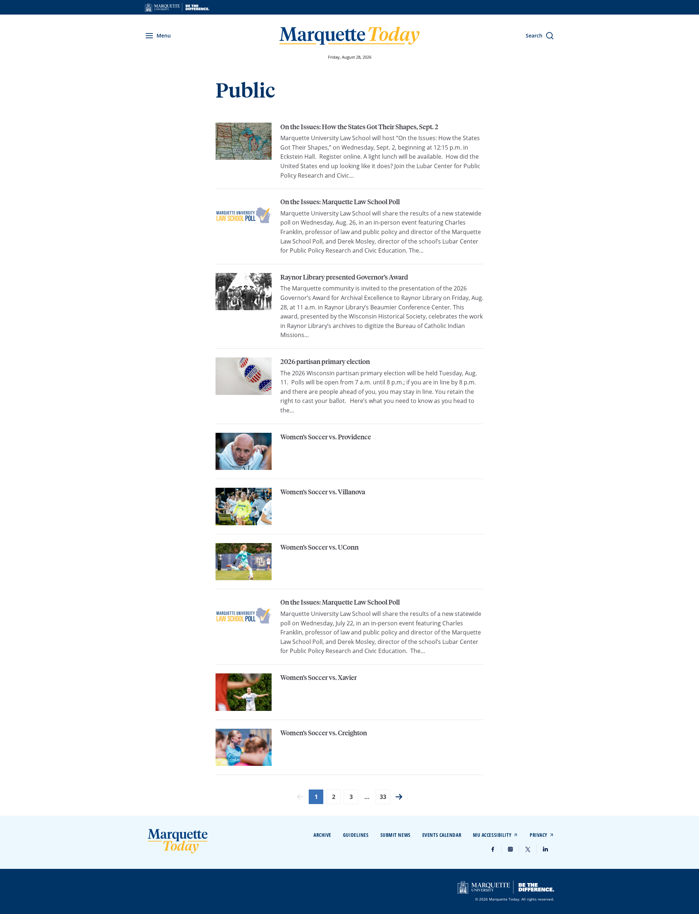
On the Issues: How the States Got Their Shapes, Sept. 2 (359, 127)
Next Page (399, 797)
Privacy (539, 834)
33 (383, 797)
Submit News (395, 834)
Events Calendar (441, 834)
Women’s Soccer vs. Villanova (322, 492)
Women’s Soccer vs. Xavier (318, 677)
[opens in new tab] (177, 7)
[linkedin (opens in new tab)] (545, 849)
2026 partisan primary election (325, 361)
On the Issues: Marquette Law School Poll (340, 202)
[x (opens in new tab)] (528, 849)
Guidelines (356, 834)
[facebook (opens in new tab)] (493, 849)
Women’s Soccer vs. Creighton (323, 733)
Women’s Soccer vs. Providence (325, 437)
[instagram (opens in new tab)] (510, 849)
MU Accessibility (492, 834)
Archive (322, 834)
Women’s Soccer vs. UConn (319, 547)
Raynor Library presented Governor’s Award (344, 277)
